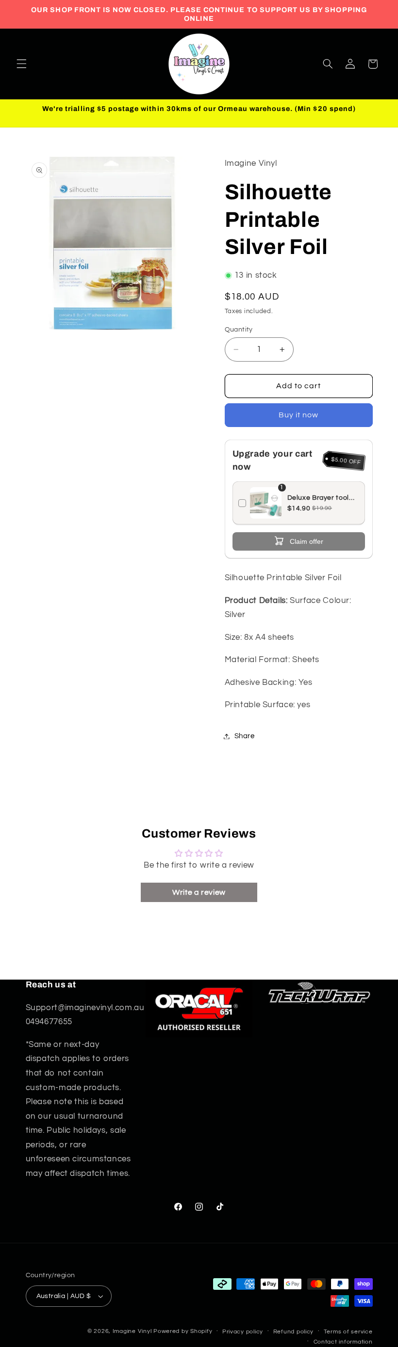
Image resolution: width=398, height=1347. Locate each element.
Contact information (343, 1342)
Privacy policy (242, 1331)
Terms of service (348, 1331)
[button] (21, 64)
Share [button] (244, 736)
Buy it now (299, 415)
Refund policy (293, 1331)
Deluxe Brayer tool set (318, 498)
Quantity (239, 329)
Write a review (199, 892)
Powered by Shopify (182, 1331)
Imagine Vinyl (133, 1331)
